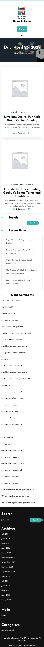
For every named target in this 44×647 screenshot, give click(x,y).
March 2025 (6, 600)
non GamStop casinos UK (12, 340)
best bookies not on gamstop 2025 (16, 379)
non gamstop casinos (10, 405)
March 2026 (6, 553)
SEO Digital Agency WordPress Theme (19, 638)
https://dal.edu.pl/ (8, 314)
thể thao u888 (7, 307)
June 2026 (5, 539)
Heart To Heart (22, 21)
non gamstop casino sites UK (13, 353)
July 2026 (5, 534)
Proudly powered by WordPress (22, 646)
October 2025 (7, 567)
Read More (21, 88)
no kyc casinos (7, 438)
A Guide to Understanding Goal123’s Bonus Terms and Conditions (22, 193)
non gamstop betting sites (12, 398)
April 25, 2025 (19, 112)
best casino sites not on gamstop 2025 (17, 490)
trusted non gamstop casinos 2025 (16, 333)
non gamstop (7, 431)
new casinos (6, 359)
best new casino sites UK (11, 366)
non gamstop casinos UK (12, 392)
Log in (4, 615)
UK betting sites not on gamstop (15, 496)
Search (13, 217)
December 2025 (8, 558)
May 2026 (5, 543)
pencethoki (5, 385)
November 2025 (8, 562)
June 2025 (5, 586)
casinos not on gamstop (11, 418)
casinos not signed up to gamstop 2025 (18, 503)
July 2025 (5, 581)
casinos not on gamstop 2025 (13, 463)
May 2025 (5, 590)
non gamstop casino (9, 320)
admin (30, 112)
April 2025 (5, 595)
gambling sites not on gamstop (14, 346)
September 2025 (8, 572)
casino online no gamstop (12, 327)
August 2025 (6, 576)
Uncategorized (7, 630)
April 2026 (5, 548)
